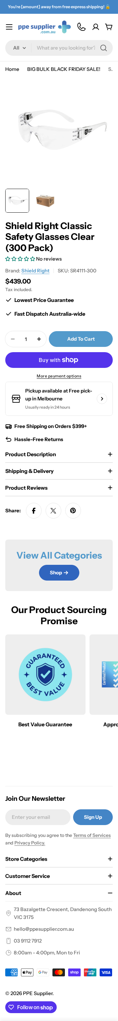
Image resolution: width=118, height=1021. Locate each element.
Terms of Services (92, 835)
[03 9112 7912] (81, 27)
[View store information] (102, 399)
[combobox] (59, 48)
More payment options (59, 375)
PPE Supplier (37, 993)
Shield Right (35, 270)
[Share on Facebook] (34, 511)
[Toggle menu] (9, 27)
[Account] (96, 27)
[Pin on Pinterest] (73, 511)
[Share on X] (53, 511)
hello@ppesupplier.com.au (44, 929)
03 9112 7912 (28, 941)
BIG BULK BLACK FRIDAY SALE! (63, 69)
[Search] (104, 48)
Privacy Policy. (29, 843)
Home (12, 69)
